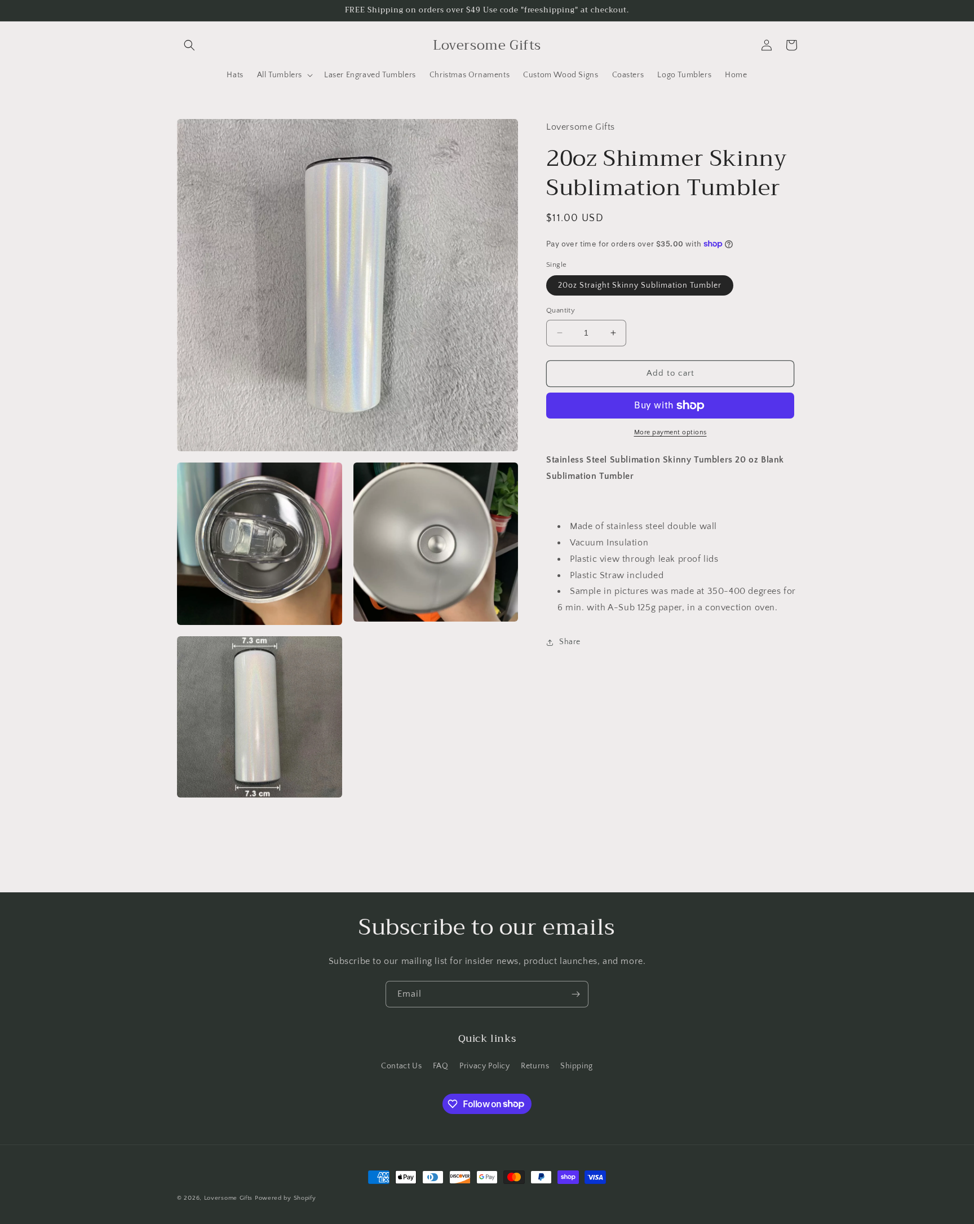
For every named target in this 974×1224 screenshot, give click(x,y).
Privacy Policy (484, 1066)
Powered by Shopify (285, 1198)
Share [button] (570, 641)
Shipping (576, 1066)
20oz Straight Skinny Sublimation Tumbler (639, 285)
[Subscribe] (575, 994)
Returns (535, 1066)
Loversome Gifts (228, 1198)
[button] (189, 45)
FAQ (441, 1066)
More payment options (670, 432)
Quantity (560, 310)
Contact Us (401, 1066)
